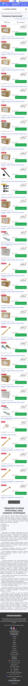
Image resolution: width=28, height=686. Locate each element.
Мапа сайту (14, 656)
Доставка (14, 650)
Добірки (14, 642)
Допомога (14, 646)
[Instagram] (14, 628)
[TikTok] (16, 628)
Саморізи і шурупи (10, 36)
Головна (14, 636)
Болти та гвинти (9, 242)
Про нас (14, 648)
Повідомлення (14, 652)
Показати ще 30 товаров (14, 502)
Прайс (14, 644)
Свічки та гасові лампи (11, 432)
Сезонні (14, 638)
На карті (14, 678)
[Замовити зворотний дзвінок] (23, 4)
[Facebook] (11, 628)
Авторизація (24, 1)
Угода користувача (14, 654)
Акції (14, 640)
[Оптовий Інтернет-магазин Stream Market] (2, 4)
